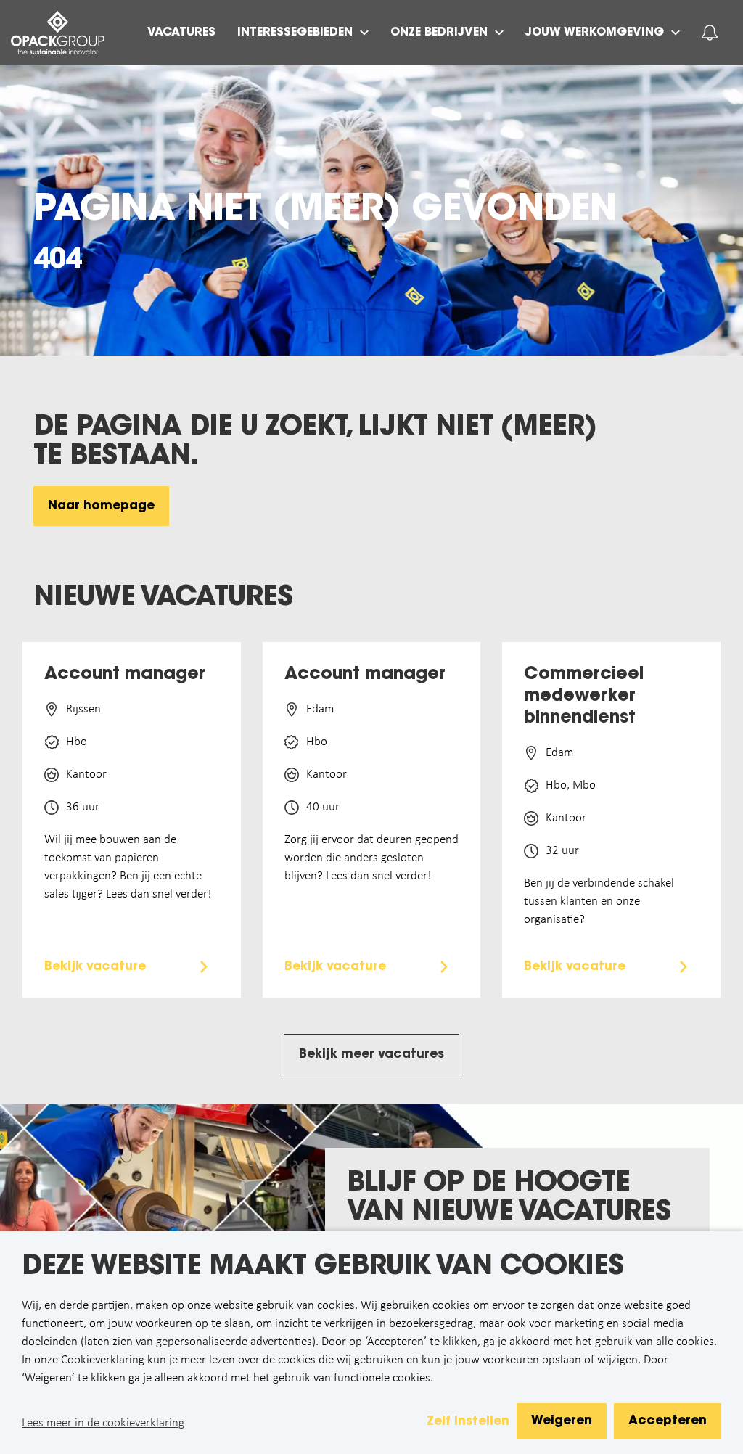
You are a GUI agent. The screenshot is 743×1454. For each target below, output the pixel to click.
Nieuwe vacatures (162, 598)
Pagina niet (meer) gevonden (325, 211)
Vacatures (181, 32)
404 (57, 261)
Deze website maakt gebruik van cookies (322, 1267)
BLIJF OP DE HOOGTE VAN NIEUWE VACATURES (508, 1198)
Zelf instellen (468, 1422)
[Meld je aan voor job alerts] (710, 33)
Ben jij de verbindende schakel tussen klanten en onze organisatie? (599, 901)
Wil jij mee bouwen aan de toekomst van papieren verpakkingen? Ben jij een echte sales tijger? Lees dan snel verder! (128, 867)
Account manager (124, 674)
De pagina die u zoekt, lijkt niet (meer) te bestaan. (314, 442)
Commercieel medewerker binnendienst (584, 696)
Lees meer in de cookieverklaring (103, 1423)
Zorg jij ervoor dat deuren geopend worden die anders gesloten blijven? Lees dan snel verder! (371, 858)
